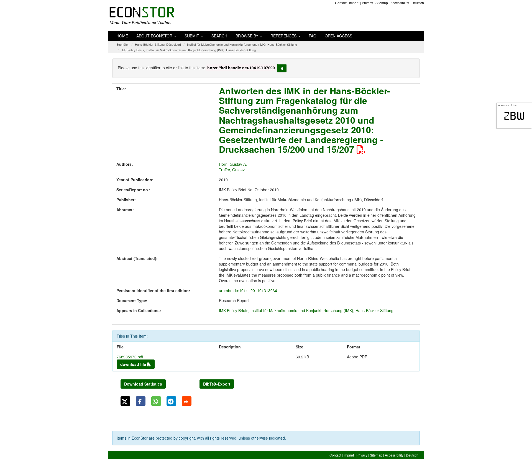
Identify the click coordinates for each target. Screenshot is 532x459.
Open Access (338, 36)
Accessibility (399, 2)
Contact (341, 2)
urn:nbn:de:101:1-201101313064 (248, 290)
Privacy (367, 2)
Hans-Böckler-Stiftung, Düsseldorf (158, 44)
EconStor (122, 44)
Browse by (247, 36)
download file (133, 364)
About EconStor (154, 36)
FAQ (312, 36)
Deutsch (417, 2)
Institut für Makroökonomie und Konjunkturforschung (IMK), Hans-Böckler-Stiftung (242, 44)
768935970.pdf (130, 356)
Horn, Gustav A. (233, 164)
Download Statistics (143, 384)
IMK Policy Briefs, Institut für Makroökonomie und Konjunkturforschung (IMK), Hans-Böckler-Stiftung (188, 50)
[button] (125, 401)
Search (219, 36)
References (284, 36)
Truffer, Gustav (232, 169)
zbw (514, 116)
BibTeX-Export (216, 384)
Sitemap (381, 2)
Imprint (354, 2)
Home (122, 36)
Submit (192, 36)
